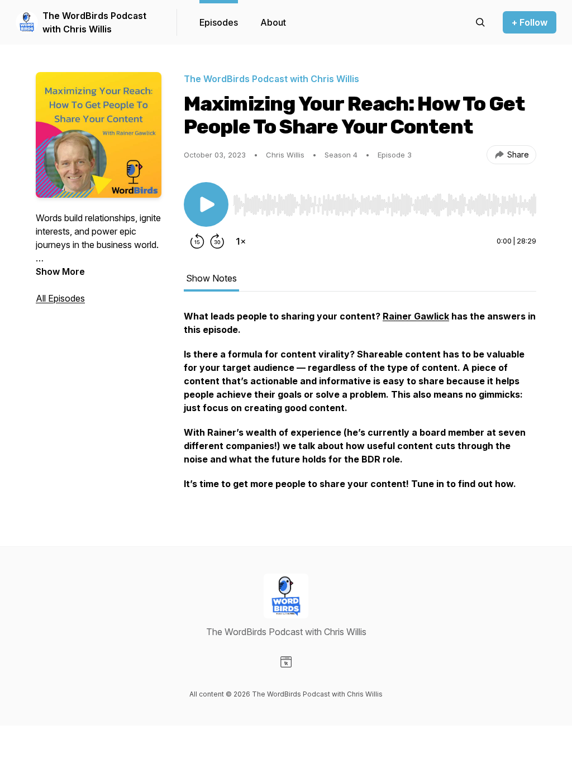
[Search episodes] (480, 22)
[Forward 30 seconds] (217, 241)
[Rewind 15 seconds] (197, 241)
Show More (60, 271)
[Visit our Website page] (286, 661)
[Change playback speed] (241, 241)
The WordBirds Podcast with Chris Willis (94, 22)
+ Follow (529, 22)
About (273, 22)
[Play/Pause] (206, 204)
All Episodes (60, 298)
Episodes (218, 22)
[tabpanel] (360, 405)
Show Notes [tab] (211, 278)
